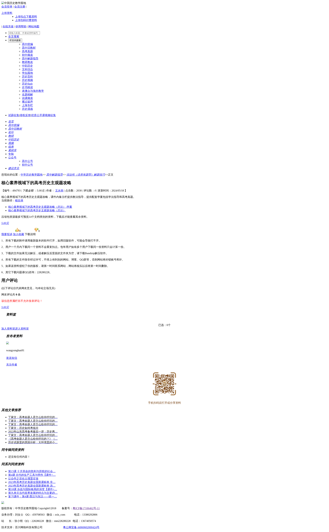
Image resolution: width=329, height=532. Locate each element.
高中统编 (27, 44)
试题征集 (13, 115)
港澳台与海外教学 (33, 90)
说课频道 (27, 98)
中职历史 (27, 65)
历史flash (27, 83)
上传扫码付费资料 (26, 20)
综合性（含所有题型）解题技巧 (85, 174)
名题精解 (27, 94)
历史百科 (27, 76)
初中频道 (27, 54)
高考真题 (27, 51)
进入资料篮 (22, 328)
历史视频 (27, 80)
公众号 (12, 157)
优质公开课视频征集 (43, 115)
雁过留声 (27, 101)
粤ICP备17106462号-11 (86, 508)
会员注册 (19, 6)
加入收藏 (18, 234)
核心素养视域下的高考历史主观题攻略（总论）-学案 (40, 206)
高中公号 (27, 161)
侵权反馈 (25, 115)
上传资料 (6, 12)
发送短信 (11, 357)
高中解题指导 (30, 58)
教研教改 (27, 62)
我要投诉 (6, 234)
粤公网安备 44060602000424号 (81, 527)
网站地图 (33, 26)
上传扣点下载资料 (26, 16)
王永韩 (59, 190)
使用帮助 (20, 26)
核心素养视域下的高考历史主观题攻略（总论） (37, 210)
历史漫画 (27, 108)
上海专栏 (27, 105)
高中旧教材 (29, 47)
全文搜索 (13, 36)
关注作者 (11, 364)
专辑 (11, 153)
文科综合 (27, 69)
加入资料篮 (8, 328)
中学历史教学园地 (31, 174)
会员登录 (6, 6)
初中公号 (27, 164)
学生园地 (27, 72)
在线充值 (8, 26)
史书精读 (27, 87)
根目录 (19, 200)
